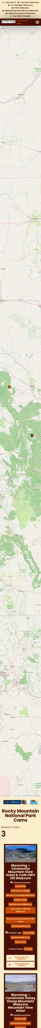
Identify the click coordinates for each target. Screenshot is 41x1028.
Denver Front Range (20, 890)
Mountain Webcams (20, 937)
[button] (38, 22)
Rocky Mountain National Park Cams (21, 920)
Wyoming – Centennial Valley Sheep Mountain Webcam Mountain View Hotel (21, 1003)
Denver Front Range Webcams (20, 895)
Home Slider (28, 933)
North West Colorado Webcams (21, 910)
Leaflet (18, 796)
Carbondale (20, 1018)
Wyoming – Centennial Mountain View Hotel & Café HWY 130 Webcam (20, 871)
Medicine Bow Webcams (20, 904)
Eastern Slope (20, 900)
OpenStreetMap (28, 796)
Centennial (20, 886)
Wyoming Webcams (21, 926)
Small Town (20, 942)
